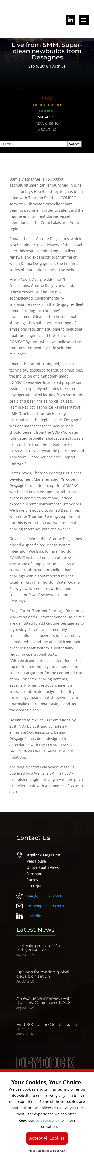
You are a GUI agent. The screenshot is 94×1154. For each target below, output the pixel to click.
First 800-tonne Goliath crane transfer (46, 1026)
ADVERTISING (47, 123)
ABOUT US (47, 129)
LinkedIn (34, 915)
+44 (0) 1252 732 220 (44, 895)
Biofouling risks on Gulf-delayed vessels (41, 947)
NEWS (47, 98)
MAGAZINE (47, 117)
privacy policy (47, 1120)
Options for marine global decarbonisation (42, 974)
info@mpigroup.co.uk (45, 905)
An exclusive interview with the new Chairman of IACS (44, 1000)
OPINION (47, 110)
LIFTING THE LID (47, 104)
